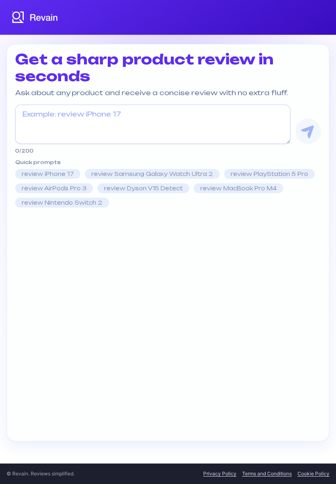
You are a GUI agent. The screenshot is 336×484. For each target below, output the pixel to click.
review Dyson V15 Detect (143, 188)
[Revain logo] (35, 17)
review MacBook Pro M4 (238, 188)
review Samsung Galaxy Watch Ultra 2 (152, 174)
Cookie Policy (313, 473)
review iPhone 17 (48, 174)
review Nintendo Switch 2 (62, 202)
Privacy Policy (219, 473)
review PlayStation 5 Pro (269, 174)
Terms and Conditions (267, 473)
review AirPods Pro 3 (54, 188)
